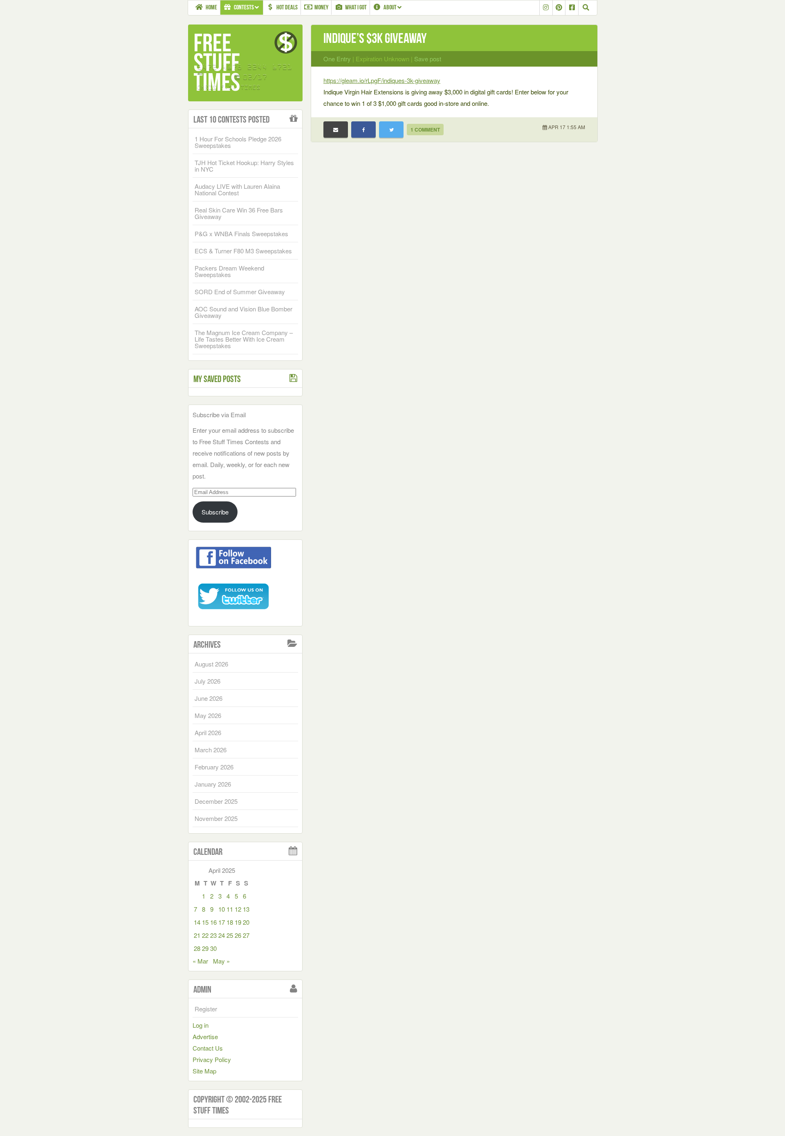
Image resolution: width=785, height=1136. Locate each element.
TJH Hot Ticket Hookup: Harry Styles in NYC (244, 165)
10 (221, 909)
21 (197, 935)
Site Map (204, 1071)
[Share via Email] (335, 129)
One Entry (337, 58)
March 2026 (211, 749)
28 (197, 948)
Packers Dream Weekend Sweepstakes (229, 271)
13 (246, 909)
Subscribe (215, 512)
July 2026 (207, 681)
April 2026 (208, 732)
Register (206, 1008)
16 (213, 922)
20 (246, 922)
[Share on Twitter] (391, 129)
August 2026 (211, 664)
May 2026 (208, 715)
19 (238, 922)
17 (221, 922)
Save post (427, 58)
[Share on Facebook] (363, 129)
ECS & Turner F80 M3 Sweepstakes (243, 250)
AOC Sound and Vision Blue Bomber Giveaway (243, 312)
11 (230, 909)
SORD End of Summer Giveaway (240, 291)
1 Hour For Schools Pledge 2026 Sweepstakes (238, 142)
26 (238, 935)
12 (238, 909)
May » (221, 961)
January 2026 (213, 784)
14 (197, 922)
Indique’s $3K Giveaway (374, 38)
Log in (201, 1025)
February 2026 (214, 767)
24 (221, 935)
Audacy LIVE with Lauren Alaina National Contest (237, 189)
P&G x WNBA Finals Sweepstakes (241, 233)
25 (230, 935)
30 (213, 948)
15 (205, 922)
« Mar (200, 961)
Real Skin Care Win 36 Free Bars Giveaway (239, 213)
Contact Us (208, 1048)
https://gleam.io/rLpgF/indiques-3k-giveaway (381, 80)
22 (205, 935)
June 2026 (208, 698)
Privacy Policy (212, 1059)
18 (230, 922)
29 (205, 948)
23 (213, 935)
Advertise (205, 1036)
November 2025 (216, 818)
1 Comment (425, 129)
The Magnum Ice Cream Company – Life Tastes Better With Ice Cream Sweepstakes (244, 339)
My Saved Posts (217, 379)
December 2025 (216, 801)
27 (246, 935)
